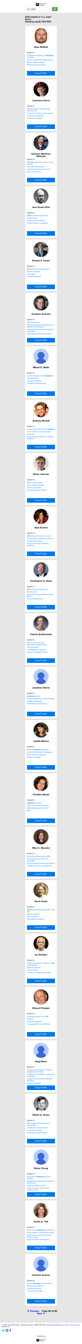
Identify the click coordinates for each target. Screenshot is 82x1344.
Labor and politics (34, 172)
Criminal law (32, 218)
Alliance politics (33, 914)
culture (33, 696)
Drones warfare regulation (37, 223)
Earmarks (31, 434)
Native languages (38, 750)
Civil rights (31, 274)
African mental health (39, 1283)
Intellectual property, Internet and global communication (40, 326)
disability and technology (37, 704)
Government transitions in (40, 429)
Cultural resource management (39, 866)
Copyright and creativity (36, 650)
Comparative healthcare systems (40, 538)
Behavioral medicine (35, 1286)
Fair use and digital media (37, 652)
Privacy (72, 1325)
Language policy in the (37, 1017)
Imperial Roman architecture (38, 1240)
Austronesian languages (36, 755)
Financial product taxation (37, 1133)
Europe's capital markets (37, 490)
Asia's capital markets (35, 485)
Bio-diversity (32, 592)
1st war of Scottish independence (40, 60)
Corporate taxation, (34, 1130)
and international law (37, 216)
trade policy (33, 322)
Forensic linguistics (34, 1022)
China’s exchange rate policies (39, 973)
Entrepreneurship (34, 488)
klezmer (34, 803)
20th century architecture (41, 1230)
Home (67, 1325)
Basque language (34, 757)
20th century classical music (38, 805)
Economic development (36, 383)
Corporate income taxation (37, 1128)
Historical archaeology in (38, 856)
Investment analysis (34, 118)
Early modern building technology (40, 1233)
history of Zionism (34, 1083)
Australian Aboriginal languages (39, 752)
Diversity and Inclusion (36, 167)
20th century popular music (38, 808)
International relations (35, 919)
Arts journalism (33, 647)
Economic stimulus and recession (40, 113)
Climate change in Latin (40, 376)
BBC (29, 810)
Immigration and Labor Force (38, 169)
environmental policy (37, 589)
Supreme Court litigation (38, 269)
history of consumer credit (39, 536)
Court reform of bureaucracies (39, 432)
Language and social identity (38, 1024)
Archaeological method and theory (41, 863)
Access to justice (33, 272)
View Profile (41, 73)
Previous (34, 1311)
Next (39, 1313)
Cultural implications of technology (40, 699)
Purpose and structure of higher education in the (39, 1071)
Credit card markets (35, 541)
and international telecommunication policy (37, 644)
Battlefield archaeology (36, 65)
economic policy (35, 483)
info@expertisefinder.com (55, 1325)
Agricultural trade (34, 968)
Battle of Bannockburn (36, 62)
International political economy (39, 334)
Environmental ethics (35, 599)
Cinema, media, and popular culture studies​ (38, 1189)
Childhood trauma (34, 1289)
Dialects (30, 1019)
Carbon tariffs (32, 970)
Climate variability (34, 381)
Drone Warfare (33, 917)
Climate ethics (32, 378)
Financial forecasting (35, 116)
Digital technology (34, 701)
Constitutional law (34, 277)
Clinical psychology (34, 1291)
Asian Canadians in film (36, 1186)
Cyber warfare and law (36, 221)
